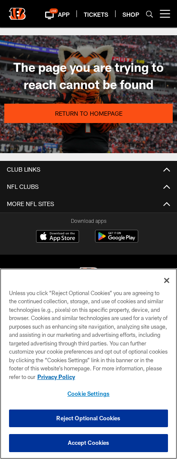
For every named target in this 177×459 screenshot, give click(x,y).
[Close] (166, 280)
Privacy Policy (56, 376)
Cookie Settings (88, 393)
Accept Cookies (89, 442)
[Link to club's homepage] (17, 10)
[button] (51, 14)
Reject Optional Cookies (88, 418)
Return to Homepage (88, 113)
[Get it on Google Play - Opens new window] (116, 240)
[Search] (149, 14)
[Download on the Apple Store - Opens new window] (57, 237)
